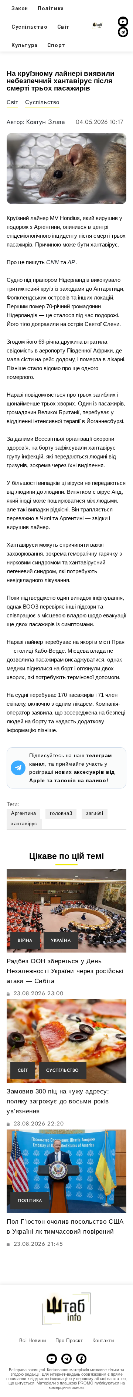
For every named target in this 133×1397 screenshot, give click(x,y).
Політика (30, 1200)
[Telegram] (123, 32)
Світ (63, 27)
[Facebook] (81, 1359)
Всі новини (32, 1340)
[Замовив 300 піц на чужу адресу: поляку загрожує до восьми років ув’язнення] (66, 1041)
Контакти (103, 1340)
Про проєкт (69, 1340)
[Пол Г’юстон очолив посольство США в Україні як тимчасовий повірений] (66, 1171)
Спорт (56, 45)
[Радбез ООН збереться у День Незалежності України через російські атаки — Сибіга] (66, 911)
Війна (25, 940)
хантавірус (24, 823)
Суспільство (29, 27)
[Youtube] (123, 22)
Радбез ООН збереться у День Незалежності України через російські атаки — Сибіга (65, 971)
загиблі (94, 813)
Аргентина (23, 813)
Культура (24, 45)
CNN (52, 262)
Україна (61, 940)
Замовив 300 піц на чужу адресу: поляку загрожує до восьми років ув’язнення (58, 1101)
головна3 (61, 813)
